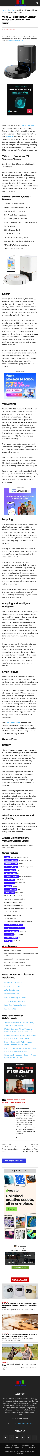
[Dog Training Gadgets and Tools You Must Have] (20, 1352)
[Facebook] (4, 33)
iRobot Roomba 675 (13, 982)
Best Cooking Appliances (15, 1005)
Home (4, 10)
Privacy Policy (16, 1445)
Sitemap (16, 1447)
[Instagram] (11, 1437)
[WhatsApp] (19, 33)
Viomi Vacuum (20, 1102)
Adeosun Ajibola (9, 29)
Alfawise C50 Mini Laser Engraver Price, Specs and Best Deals (30, 1149)
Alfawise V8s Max (11, 990)
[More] (29, 33)
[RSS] (23, 1438)
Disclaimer (8, 1447)
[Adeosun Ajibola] (9, 1122)
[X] (9, 33)
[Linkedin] (24, 33)
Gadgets (11, 10)
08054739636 (23, 1419)
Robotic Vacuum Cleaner (16, 1100)
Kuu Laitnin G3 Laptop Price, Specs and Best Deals (10, 1149)
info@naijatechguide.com (24, 1423)
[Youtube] (34, 1438)
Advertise (7, 1445)
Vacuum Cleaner (8, 1102)
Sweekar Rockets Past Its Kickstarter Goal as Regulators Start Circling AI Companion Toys (19, 1305)
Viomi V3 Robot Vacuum (14, 1001)
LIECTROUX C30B (12, 986)
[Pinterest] (14, 33)
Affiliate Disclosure (28, 1445)
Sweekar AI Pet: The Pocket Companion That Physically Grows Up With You (19, 1335)
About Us (23, 1447)
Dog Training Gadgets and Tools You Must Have (19, 1364)
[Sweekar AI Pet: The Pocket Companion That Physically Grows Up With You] (20, 1322)
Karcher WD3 (10, 1009)
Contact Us (31, 1447)
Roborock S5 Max (11, 994)
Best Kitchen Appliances (15, 998)
